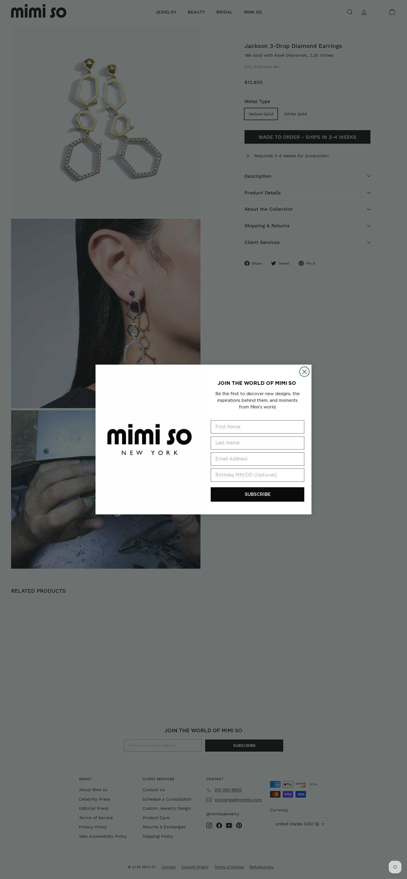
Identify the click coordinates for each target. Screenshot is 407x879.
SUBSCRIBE (258, 494)
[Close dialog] (304, 372)
